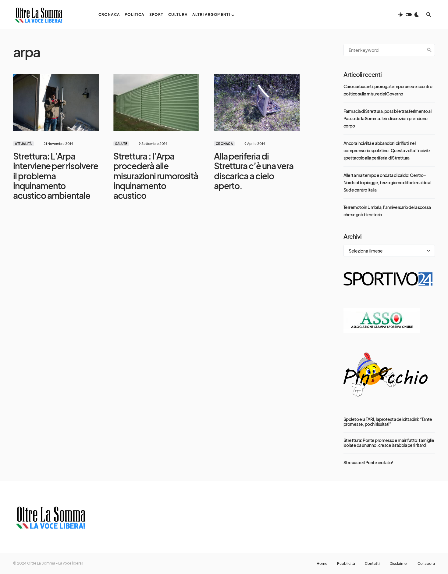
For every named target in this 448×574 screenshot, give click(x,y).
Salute (121, 143)
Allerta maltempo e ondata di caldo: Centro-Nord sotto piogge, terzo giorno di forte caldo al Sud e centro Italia (387, 182)
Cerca (429, 50)
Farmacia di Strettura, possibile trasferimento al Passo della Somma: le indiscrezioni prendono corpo (387, 118)
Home (322, 563)
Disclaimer (398, 563)
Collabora (426, 563)
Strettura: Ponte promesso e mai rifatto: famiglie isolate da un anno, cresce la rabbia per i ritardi (388, 442)
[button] (409, 14)
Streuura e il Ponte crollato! (368, 462)
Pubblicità (346, 563)
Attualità (23, 143)
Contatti (372, 563)
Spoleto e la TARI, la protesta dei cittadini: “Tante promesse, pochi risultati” (387, 421)
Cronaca (224, 143)
